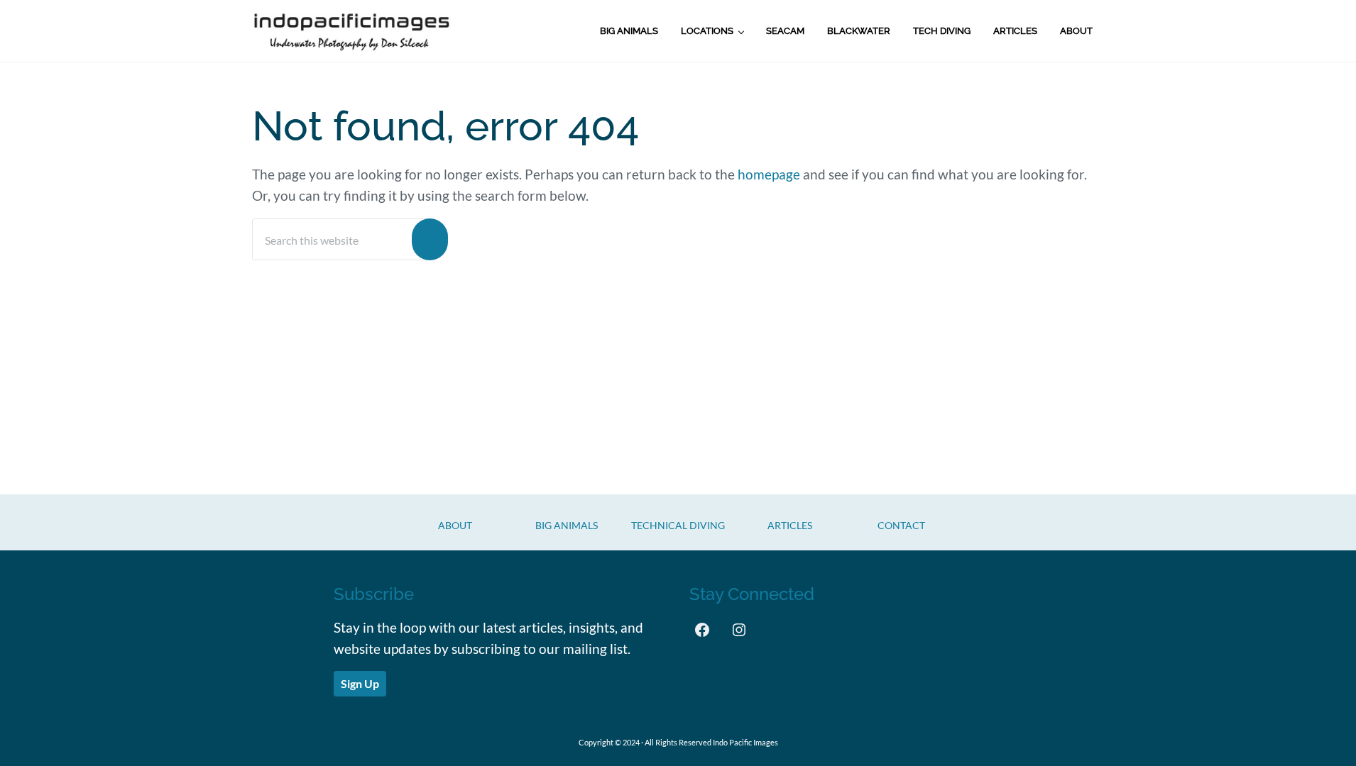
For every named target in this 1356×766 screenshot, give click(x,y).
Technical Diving (678, 525)
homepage (769, 174)
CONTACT (901, 525)
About (455, 525)
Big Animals (566, 525)
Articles (789, 525)
